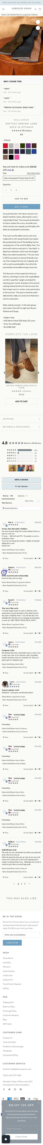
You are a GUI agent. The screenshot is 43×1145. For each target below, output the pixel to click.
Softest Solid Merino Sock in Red (12, 664)
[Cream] (16, 145)
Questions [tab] (21, 496)
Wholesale (7, 1051)
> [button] (29, 884)
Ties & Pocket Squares (12, 984)
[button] (36, 558)
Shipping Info (8, 1002)
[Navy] (22, 151)
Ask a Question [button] (23, 486)
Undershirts (8, 979)
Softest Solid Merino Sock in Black (13, 550)
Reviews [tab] (5, 496)
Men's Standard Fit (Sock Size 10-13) (19, 178)
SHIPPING (8, 419)
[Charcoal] (11, 151)
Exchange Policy (9, 1011)
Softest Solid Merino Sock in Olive (13, 824)
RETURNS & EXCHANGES (16, 427)
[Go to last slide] (4, 372)
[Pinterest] (21, 1089)
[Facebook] (4, 1089)
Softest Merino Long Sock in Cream (13, 697)
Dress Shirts (8, 958)
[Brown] (5, 151)
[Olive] (22, 145)
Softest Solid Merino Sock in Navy (13, 792)
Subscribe (21, 1137)
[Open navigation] (3, 9)
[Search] (36, 9)
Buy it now (21, 207)
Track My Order (9, 1042)
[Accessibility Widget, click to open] (4, 572)
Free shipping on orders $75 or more (21, 2)
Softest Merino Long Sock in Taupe (21, 386)
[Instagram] (15, 1089)
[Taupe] (5, 157)
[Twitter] (9, 1089)
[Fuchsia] (16, 157)
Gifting (6, 988)
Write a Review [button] (21, 480)
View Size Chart (33, 173)
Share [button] (6, 558)
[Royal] (34, 151)
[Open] (6, 1139)
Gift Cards (7, 1024)
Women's (7, 967)
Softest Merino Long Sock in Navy (13, 624)
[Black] (11, 157)
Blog (5, 1019)
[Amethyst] (28, 145)
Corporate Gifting (10, 1055)
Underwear (8, 975)
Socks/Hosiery (9, 971)
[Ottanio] (28, 151)
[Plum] (16, 151)
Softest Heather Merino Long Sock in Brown (16, 582)
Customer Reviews (11, 1015)
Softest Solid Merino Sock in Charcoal (14, 728)
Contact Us (7, 1038)
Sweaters (7, 962)
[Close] (38, 1103)
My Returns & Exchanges (13, 1046)
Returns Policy (9, 1006)
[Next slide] (38, 372)
